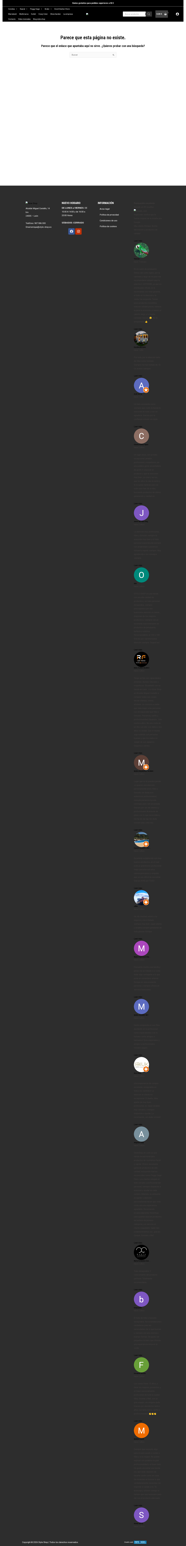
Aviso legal (105, 209)
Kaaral (22, 9)
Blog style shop (39, 19)
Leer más (138, 241)
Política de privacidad (109, 215)
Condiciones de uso (108, 220)
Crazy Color (43, 14)
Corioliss (11, 9)
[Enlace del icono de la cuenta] (177, 14)
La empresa (68, 14)
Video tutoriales (24, 19)
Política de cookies (108, 226)
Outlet (33, 14)
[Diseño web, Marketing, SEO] (140, 1542)
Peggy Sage (35, 9)
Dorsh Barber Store (62, 9)
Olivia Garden (55, 14)
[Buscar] (149, 14)
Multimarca (23, 14)
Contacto (12, 19)
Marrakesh (12, 14)
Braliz (47, 9)
